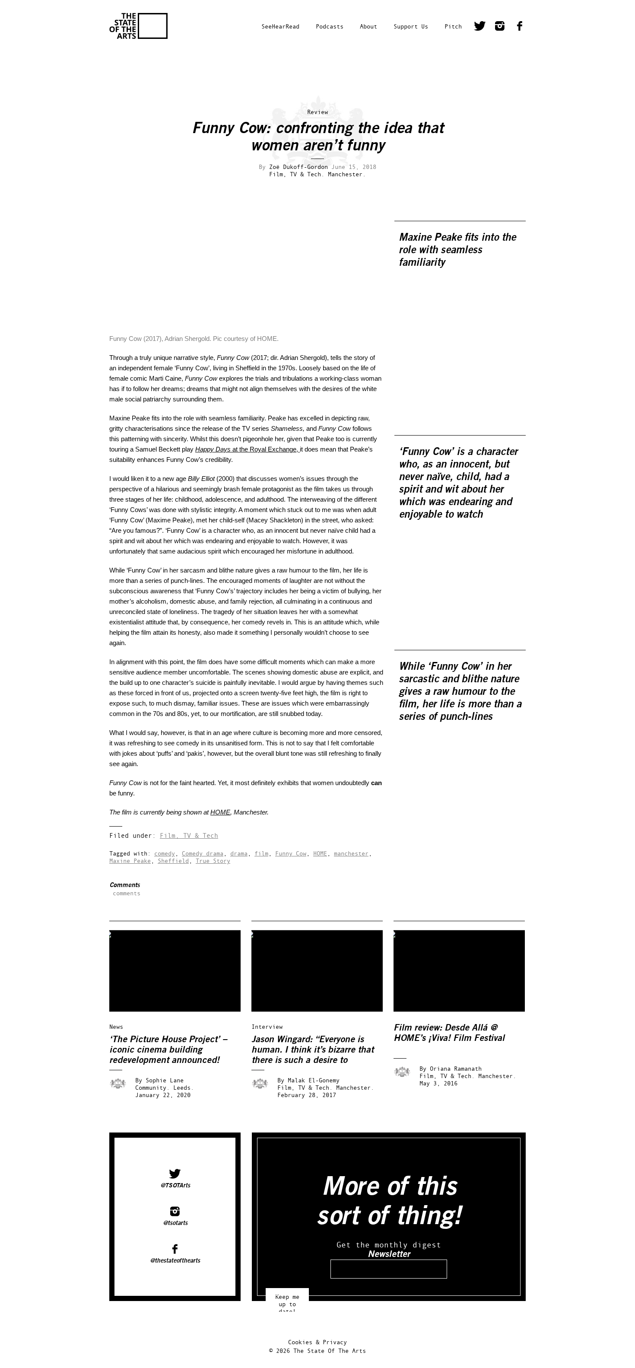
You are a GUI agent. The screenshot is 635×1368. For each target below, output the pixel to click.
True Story (213, 860)
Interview (267, 1026)
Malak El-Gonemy (314, 1080)
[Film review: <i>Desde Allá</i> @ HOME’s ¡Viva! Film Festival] (465, 1009)
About (368, 26)
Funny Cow (290, 853)
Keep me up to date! (287, 1300)
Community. (152, 1087)
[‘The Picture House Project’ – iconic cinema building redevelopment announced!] (181, 1009)
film (261, 853)
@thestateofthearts (175, 1261)
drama (239, 853)
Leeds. (183, 1087)
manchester (351, 853)
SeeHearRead (280, 26)
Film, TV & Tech (189, 835)
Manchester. (347, 174)
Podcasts (329, 26)
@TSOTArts (175, 1186)
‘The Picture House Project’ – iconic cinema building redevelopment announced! (168, 1050)
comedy (164, 853)
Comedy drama (202, 853)
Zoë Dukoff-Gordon (298, 166)
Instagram (500, 27)
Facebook (520, 27)
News (116, 1026)
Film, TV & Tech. (296, 174)
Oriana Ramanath (456, 1068)
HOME (220, 812)
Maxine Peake (130, 860)
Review (317, 111)
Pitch (453, 26)
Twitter (480, 27)
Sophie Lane (165, 1080)
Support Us (411, 26)
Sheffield (173, 860)
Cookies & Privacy (317, 1342)
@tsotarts (175, 1223)
